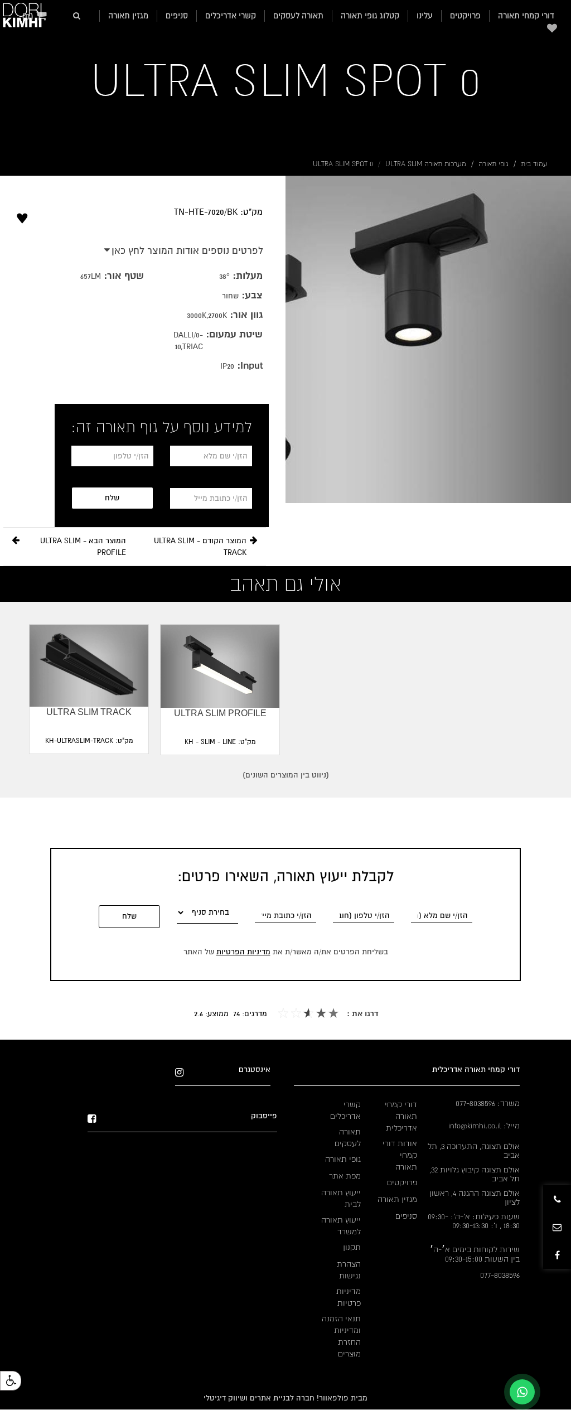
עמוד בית (534, 164)
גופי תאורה (493, 164)
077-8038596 (500, 1275)
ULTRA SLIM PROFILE (220, 713)
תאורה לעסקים (298, 16)
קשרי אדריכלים (230, 16)
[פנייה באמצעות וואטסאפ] (522, 1391)
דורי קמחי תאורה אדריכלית (401, 1116)
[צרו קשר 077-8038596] (557, 1199)
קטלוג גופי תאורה (370, 16)
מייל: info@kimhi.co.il (484, 1125)
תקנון (352, 1247)
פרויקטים (465, 16)
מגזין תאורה (128, 16)
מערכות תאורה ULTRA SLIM (425, 164)
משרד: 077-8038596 (488, 1103)
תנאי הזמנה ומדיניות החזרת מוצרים (341, 1336)
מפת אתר (345, 1175)
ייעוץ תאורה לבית (341, 1198)
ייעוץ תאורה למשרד (341, 1225)
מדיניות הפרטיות (243, 952)
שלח (112, 498)
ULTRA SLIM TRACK (89, 712)
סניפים (177, 16)
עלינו (425, 16)
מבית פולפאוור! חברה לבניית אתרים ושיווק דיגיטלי (285, 1398)
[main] (143, 202)
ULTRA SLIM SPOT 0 (285, 80)
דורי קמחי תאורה (526, 16)
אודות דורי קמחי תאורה (400, 1155)
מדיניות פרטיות (348, 1297)
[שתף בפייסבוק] (557, 1255)
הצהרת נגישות (349, 1269)
